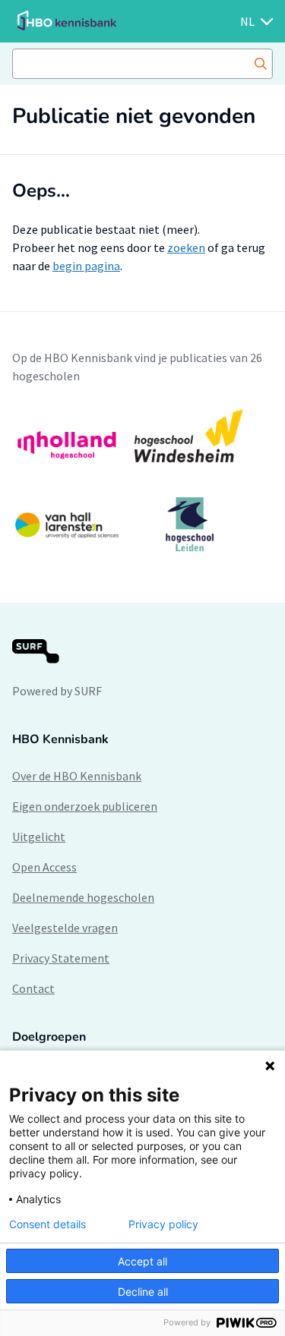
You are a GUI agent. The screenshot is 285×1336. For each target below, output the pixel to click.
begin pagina (86, 265)
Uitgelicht (38, 836)
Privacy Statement (60, 958)
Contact (33, 988)
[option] (142, 480)
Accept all (142, 1261)
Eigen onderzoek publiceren (84, 806)
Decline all (143, 1291)
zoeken (186, 247)
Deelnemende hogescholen (83, 897)
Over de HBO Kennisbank (76, 775)
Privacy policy (163, 1224)
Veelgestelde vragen (65, 927)
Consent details (47, 1224)
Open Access (44, 866)
